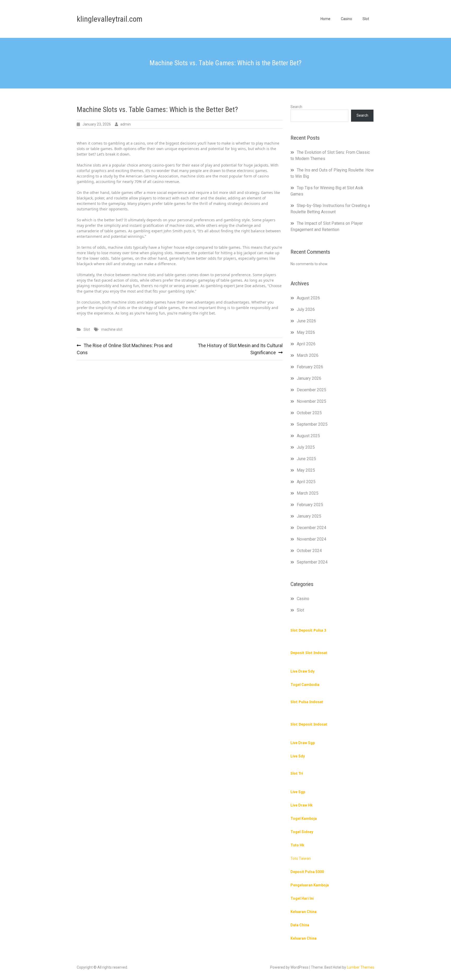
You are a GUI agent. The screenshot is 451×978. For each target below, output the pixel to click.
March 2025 (307, 493)
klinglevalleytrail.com (110, 18)
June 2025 (306, 458)
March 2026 (307, 355)
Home (325, 19)
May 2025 (306, 470)
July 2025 (306, 447)
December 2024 (311, 527)
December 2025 (311, 389)
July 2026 (306, 309)
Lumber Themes (360, 967)
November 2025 (311, 401)
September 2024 (312, 562)
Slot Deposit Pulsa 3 (308, 630)
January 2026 (309, 378)
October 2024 (309, 550)
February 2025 (310, 504)
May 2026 (306, 332)
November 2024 (311, 539)
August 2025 (308, 435)
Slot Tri (296, 773)
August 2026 (308, 297)
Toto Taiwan (300, 858)
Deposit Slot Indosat (308, 652)
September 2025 (312, 424)
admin (125, 124)
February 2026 (310, 366)
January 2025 (309, 516)
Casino (346, 19)
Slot (366, 19)
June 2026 (306, 320)
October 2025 (309, 412)
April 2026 (306, 343)
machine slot (111, 329)
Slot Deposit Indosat (308, 724)
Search (296, 107)
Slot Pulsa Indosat (306, 701)
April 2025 (306, 481)
